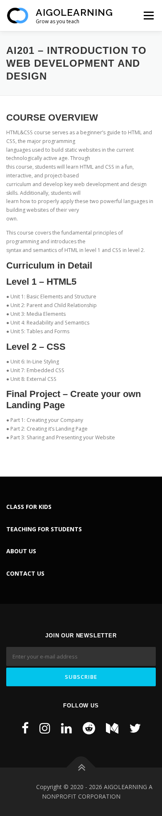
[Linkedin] (66, 727)
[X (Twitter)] (135, 727)
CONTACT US (25, 573)
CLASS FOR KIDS (29, 507)
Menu (148, 15)
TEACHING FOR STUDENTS (44, 529)
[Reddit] (89, 727)
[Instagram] (44, 727)
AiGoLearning (74, 12)
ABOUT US (21, 551)
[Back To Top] (81, 767)
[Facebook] (25, 727)
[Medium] (112, 727)
